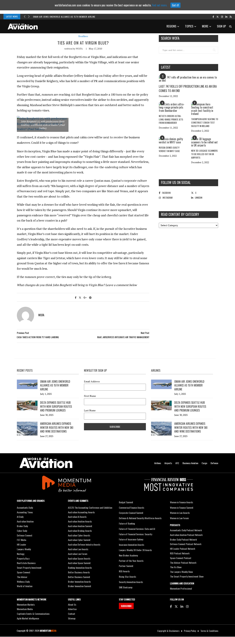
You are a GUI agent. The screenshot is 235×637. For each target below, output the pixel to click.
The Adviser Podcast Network (183, 562)
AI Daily (20, 516)
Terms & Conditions (209, 631)
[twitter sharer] (80, 297)
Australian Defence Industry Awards (84, 544)
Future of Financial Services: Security (135, 534)
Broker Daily (22, 526)
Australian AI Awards (77, 516)
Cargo (204, 463)
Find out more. (159, 5)
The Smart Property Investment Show (187, 576)
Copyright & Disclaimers (168, 631)
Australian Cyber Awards (79, 535)
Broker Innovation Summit (79, 586)
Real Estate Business (26, 563)
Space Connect (23, 572)
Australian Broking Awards (80, 530)
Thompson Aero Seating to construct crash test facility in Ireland (204, 122)
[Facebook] (171, 606)
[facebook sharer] (75, 297)
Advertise (72, 609)
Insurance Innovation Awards (131, 544)
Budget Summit (126, 502)
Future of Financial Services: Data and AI (137, 529)
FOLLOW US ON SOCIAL (176, 182)
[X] (176, 606)
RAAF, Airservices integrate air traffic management (123, 337)
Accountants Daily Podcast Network (186, 530)
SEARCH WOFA (170, 38)
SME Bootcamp (125, 587)
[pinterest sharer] (90, 297)
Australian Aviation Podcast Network (186, 535)
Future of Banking (127, 523)
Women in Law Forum (179, 518)
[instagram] (222, 16)
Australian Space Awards (79, 558)
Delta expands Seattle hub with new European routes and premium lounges (56, 406)
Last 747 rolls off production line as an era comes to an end (188, 88)
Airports (168, 463)
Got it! (175, 5)
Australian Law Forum (77, 554)
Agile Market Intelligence (28, 618)
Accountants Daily (25, 507)
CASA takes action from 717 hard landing (38, 337)
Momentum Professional (181, 588)
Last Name (90, 410)
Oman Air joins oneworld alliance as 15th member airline (64, 16)
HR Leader (21, 544)
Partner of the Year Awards (131, 560)
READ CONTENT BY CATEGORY (180, 214)
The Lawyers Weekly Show (181, 572)
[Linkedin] (181, 606)
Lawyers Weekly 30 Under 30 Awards (135, 550)
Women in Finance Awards (181, 502)
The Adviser (22, 577)
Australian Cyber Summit (79, 540)
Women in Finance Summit (181, 507)
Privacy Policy (190, 631)
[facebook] (213, 16)
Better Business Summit (79, 577)
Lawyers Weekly (24, 549)
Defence (214, 463)
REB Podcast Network (179, 553)
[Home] (46, 463)
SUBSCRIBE (126, 606)
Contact (71, 613)
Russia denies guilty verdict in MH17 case (169, 149)
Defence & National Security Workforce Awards (140, 518)
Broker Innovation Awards (79, 581)
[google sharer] (85, 297)
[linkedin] (226, 16)
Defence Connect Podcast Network (185, 544)
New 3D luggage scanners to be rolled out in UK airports (204, 154)
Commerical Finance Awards (131, 507)
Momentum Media (25, 609)
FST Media (21, 540)
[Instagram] (187, 606)
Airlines (157, 463)
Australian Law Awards (78, 549)
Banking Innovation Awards (80, 567)
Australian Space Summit (79, 563)
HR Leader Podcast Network (182, 548)
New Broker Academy (128, 555)
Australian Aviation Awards (80, 521)
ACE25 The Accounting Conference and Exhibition (90, 507)
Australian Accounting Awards (81, 512)
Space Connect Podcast (180, 558)
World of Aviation (24, 586)
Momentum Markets (26, 604)
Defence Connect (24, 535)
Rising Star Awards (127, 576)
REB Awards (124, 571)
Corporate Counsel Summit (131, 512)
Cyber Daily (22, 530)
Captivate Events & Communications (33, 613)
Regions (171, 26)
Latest (165, 67)
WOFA (79, 48)
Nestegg (20, 554)
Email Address (92, 381)
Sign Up (221, 26)
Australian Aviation (25, 521)
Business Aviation (190, 463)
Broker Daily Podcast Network (183, 539)
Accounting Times (25, 512)
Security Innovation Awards (131, 582)
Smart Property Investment (29, 567)
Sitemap (72, 618)
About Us (72, 604)
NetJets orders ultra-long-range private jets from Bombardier (171, 119)
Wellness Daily (23, 581)
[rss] (231, 16)
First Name (90, 396)
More (205, 26)
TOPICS (189, 26)
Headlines (83, 36)
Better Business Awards (79, 572)
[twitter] (217, 16)
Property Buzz (23, 558)
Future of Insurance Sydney (131, 539)
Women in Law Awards (180, 512)
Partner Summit (126, 566)
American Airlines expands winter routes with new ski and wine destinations (56, 427)
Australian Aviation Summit (80, 526)
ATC (177, 463)
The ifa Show (175, 567)
